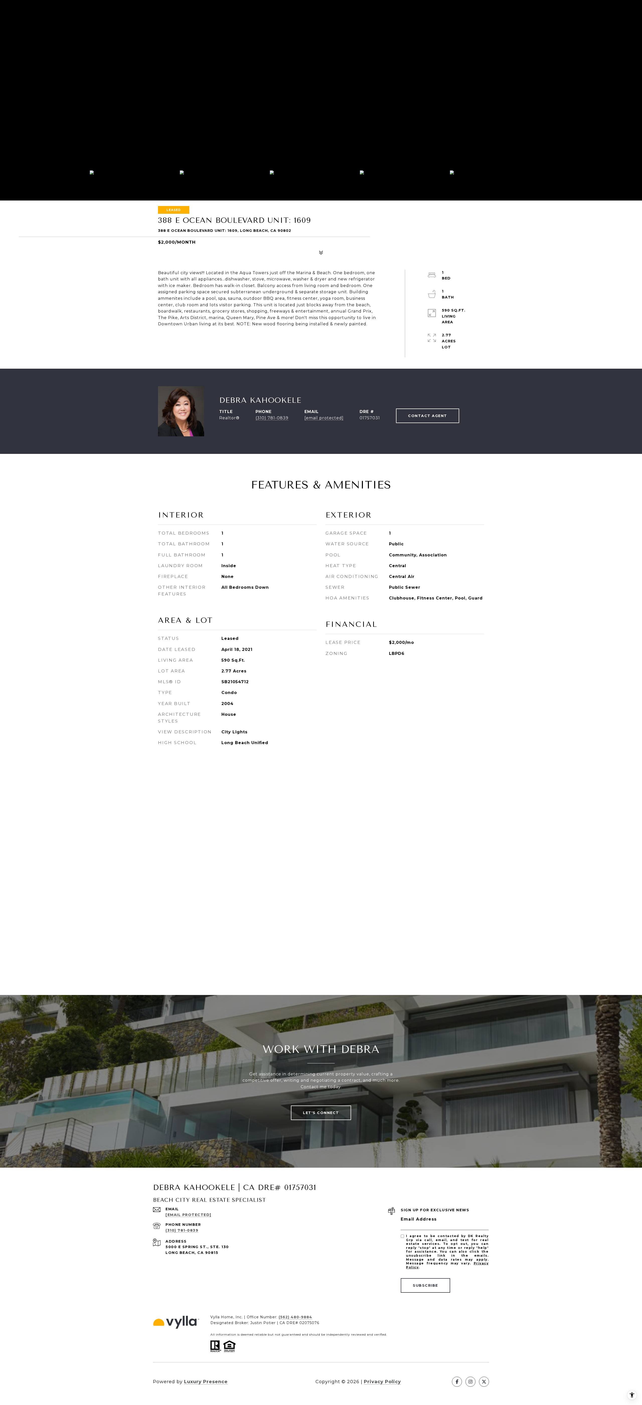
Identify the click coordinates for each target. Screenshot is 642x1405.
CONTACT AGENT (427, 416)
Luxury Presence (206, 1381)
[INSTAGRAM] (470, 1382)
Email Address (419, 1219)
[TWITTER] (484, 1382)
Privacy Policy (382, 1381)
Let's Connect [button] (321, 1113)
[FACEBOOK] (457, 1382)
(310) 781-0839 (272, 418)
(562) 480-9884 (295, 1317)
